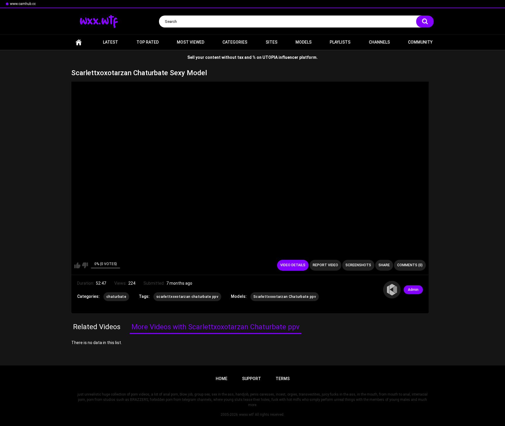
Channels (379, 42)
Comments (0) (410, 265)
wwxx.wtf (246, 415)
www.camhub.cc (23, 4)
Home (78, 42)
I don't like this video (85, 265)
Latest (110, 42)
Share (384, 265)
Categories (234, 42)
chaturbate (116, 297)
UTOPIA (270, 57)
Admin (413, 290)
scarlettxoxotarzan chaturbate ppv (187, 297)
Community (420, 42)
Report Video (325, 265)
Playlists (340, 42)
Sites (271, 42)
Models (303, 42)
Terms (283, 378)
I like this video (77, 265)
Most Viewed (190, 42)
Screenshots (358, 265)
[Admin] (392, 289)
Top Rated (147, 42)
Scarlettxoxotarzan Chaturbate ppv (284, 297)
